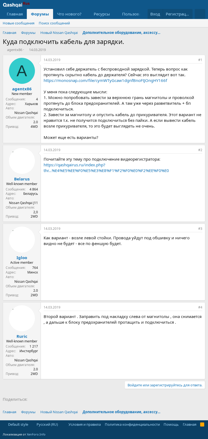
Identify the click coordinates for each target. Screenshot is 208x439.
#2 (200, 150)
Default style (17, 424)
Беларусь (30, 193)
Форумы (40, 14)
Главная (15, 14)
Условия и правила (85, 424)
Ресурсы (102, 14)
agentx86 (14, 49)
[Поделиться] (192, 60)
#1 (200, 60)
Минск (32, 272)
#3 (200, 228)
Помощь (171, 424)
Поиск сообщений (54, 23)
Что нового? (69, 14)
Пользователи (136, 14)
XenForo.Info (36, 434)
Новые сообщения (18, 23)
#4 (200, 307)
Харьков (31, 103)
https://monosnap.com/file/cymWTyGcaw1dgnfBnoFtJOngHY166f (105, 80)
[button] (86, 14)
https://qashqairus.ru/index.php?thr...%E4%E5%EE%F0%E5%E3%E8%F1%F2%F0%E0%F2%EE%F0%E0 (106, 167)
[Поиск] (200, 14)
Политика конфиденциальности (132, 424)
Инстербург (29, 351)
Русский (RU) (47, 424)
